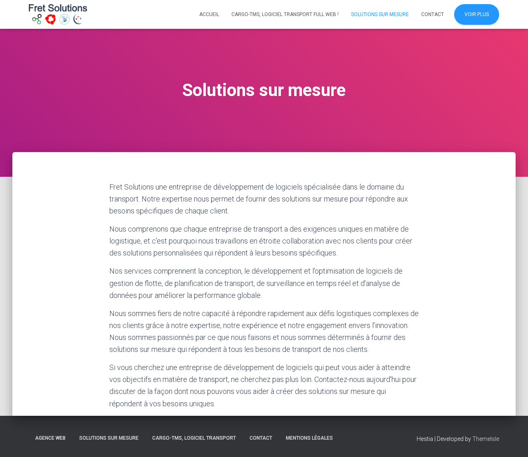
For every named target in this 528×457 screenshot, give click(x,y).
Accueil (209, 14)
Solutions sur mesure (380, 14)
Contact (432, 14)
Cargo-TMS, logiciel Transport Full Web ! (285, 14)
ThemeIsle (485, 439)
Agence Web (50, 438)
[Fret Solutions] (58, 14)
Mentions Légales (309, 438)
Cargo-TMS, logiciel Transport (194, 438)
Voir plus (476, 14)
